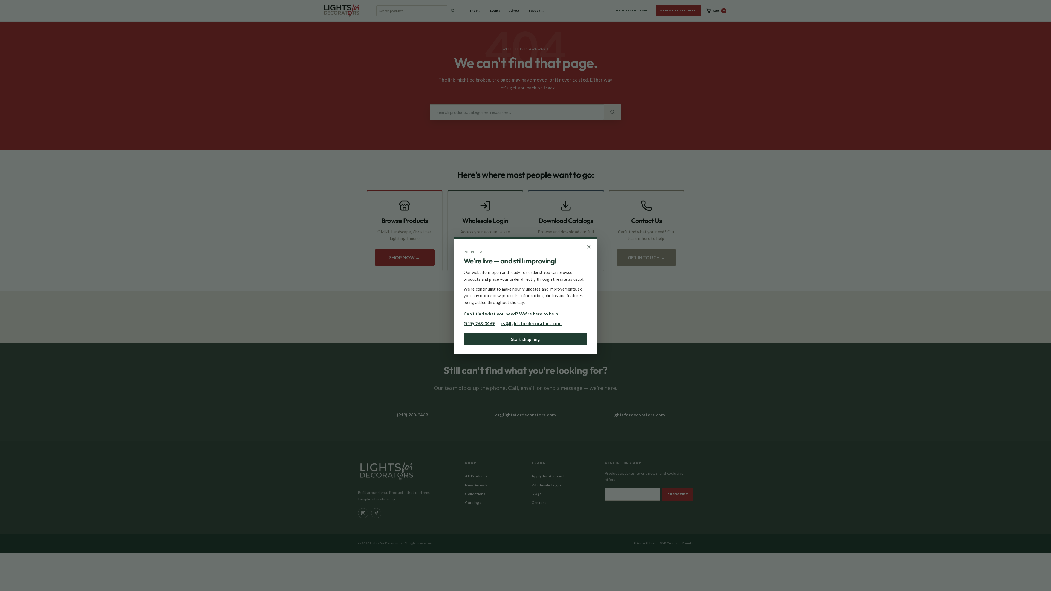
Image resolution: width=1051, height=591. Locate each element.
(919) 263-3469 (479, 323)
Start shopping (525, 339)
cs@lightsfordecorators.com (531, 323)
